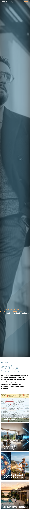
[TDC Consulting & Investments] (8, 2)
